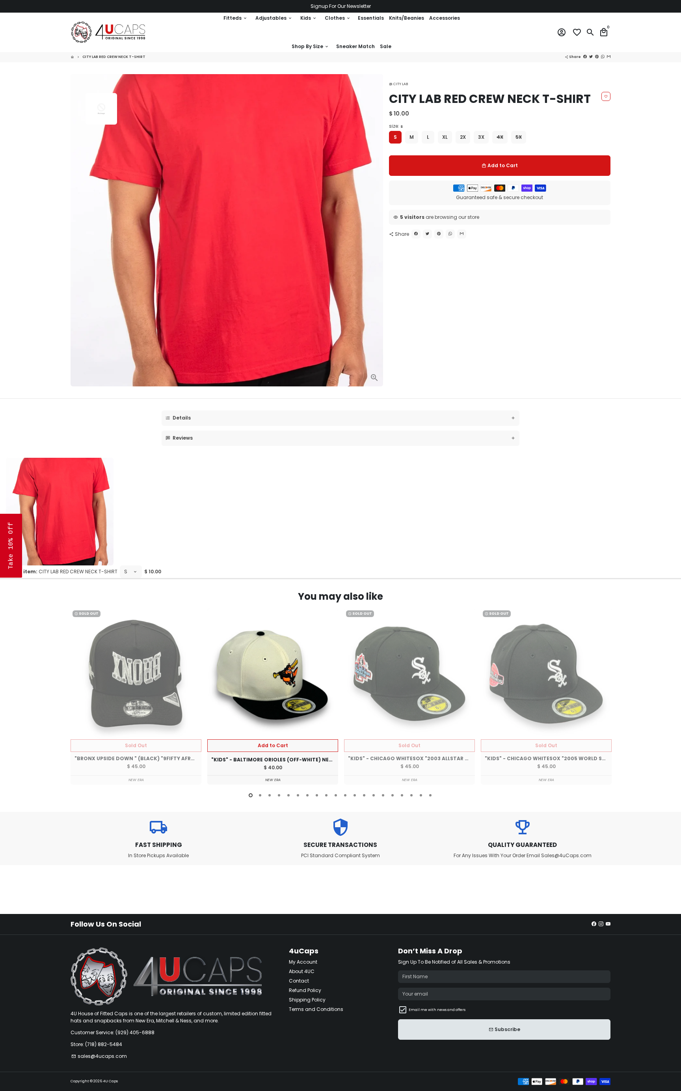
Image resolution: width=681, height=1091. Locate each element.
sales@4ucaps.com (99, 1056)
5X (518, 137)
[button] (11, 546)
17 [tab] (402, 795)
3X (481, 137)
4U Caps (110, 1081)
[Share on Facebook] (416, 234)
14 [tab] (373, 795)
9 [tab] (326, 795)
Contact (299, 980)
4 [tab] (279, 795)
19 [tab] (421, 795)
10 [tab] (335, 795)
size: (396, 126)
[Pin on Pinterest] (438, 234)
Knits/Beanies (406, 18)
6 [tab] (298, 795)
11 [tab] (345, 795)
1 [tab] (250, 795)
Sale (385, 46)
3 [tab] (269, 795)
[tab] (340, 418)
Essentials (371, 18)
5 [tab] (288, 795)
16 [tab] (392, 795)
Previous (78, 698)
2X (463, 137)
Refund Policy (305, 990)
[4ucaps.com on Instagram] (601, 924)
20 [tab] (430, 795)
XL (445, 137)
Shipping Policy (307, 999)
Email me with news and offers (437, 1009)
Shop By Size (310, 46)
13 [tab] (364, 795)
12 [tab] (354, 795)
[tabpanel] (136, 696)
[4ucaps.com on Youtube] (608, 924)
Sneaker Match (355, 46)
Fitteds (235, 18)
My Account (303, 962)
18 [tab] (411, 795)
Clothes (338, 18)
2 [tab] (260, 795)
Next (603, 698)
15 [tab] (383, 795)
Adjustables (273, 18)
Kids (308, 18)
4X (500, 137)
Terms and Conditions (316, 1009)
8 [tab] (316, 795)
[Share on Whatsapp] (450, 234)
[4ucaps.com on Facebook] (594, 924)
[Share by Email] (461, 234)
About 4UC (301, 971)
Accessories (444, 18)
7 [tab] (307, 795)
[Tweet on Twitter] (427, 234)
